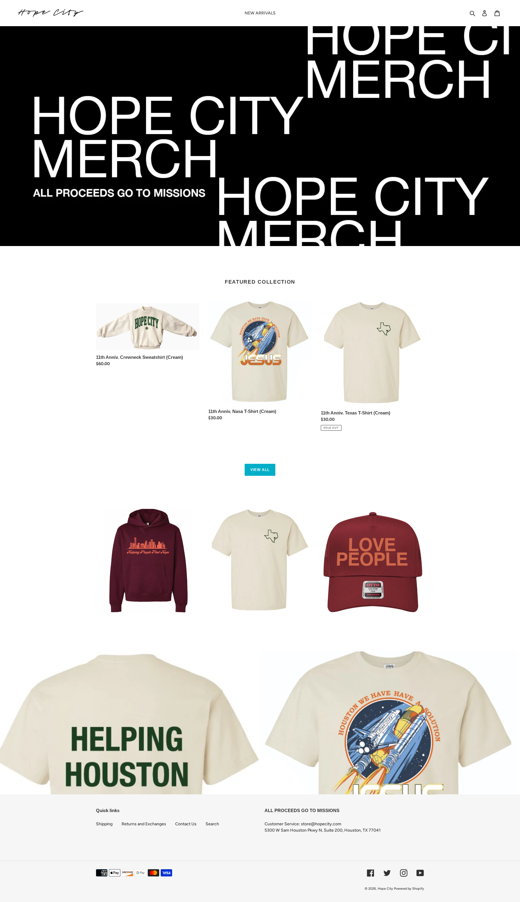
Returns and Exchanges (144, 824)
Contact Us (186, 824)
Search (212, 824)
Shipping (104, 824)
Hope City (385, 889)
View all (260, 470)
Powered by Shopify (409, 889)
